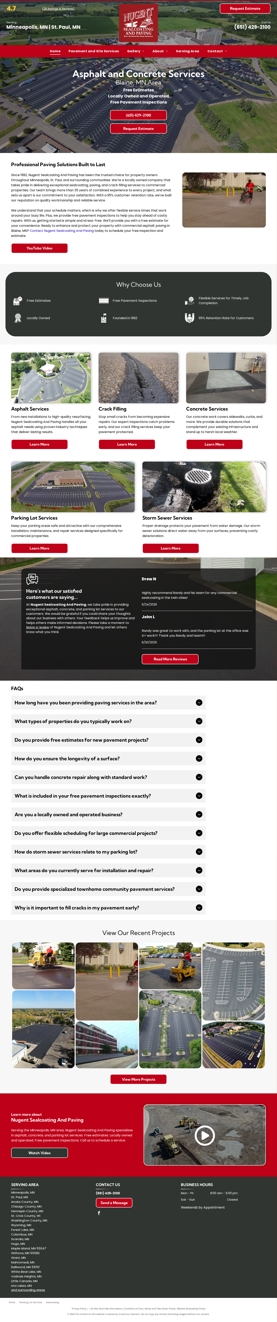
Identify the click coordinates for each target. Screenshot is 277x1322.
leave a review (37, 627)
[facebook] (99, 1213)
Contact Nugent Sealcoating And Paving (62, 230)
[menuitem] (55, 51)
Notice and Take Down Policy (160, 1308)
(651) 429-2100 (252, 27)
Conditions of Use (133, 1308)
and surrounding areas (28, 1290)
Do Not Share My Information (106, 1308)
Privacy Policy (79, 1308)
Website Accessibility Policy (191, 1308)
